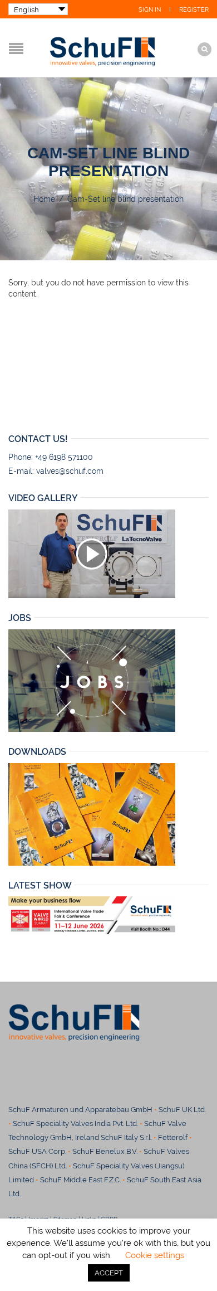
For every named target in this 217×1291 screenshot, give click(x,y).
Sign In (150, 9)
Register (194, 9)
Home (44, 199)
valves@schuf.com (69, 471)
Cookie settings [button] (154, 1255)
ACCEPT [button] (109, 1273)
